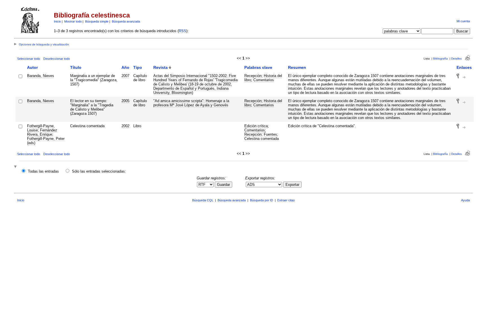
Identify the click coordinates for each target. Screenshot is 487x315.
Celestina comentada (261, 138)
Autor (32, 67)
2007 (125, 76)
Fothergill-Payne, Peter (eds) (46, 140)
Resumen (297, 67)
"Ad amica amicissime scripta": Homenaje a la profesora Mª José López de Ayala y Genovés (191, 103)
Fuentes (270, 134)
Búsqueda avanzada (126, 21)
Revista (160, 67)
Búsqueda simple (97, 21)
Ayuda (465, 200)
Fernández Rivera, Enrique (42, 132)
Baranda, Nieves (40, 76)
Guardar (223, 184)
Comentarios (263, 80)
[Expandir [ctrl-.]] (16, 167)
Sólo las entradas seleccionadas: (99, 171)
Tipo (137, 67)
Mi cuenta (463, 21)
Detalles (456, 58)
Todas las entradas (43, 171)
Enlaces (464, 67)
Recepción (253, 76)
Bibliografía (440, 58)
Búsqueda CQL (202, 200)
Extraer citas (286, 200)
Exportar (292, 184)
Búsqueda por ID (261, 200)
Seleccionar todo (28, 58)
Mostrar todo (73, 21)
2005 (125, 101)
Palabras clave (258, 67)
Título (75, 67)
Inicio (57, 21)
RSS (182, 31)
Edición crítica (256, 126)
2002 (125, 126)
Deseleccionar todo (56, 58)
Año (125, 67)
